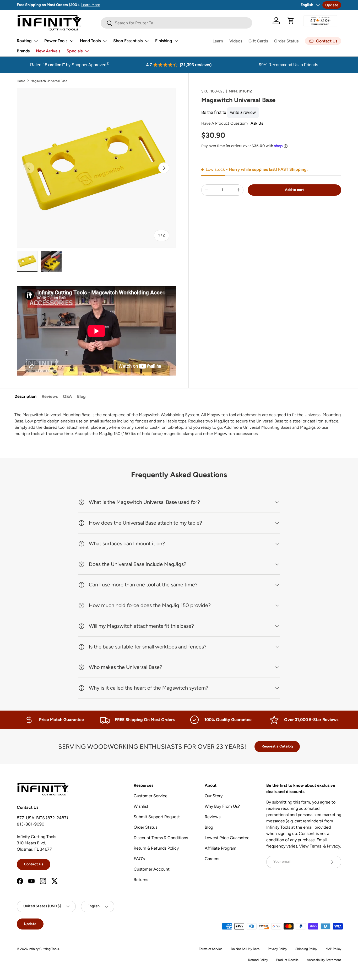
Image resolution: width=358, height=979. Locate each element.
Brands (23, 50)
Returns (141, 879)
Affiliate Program (220, 848)
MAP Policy (333, 949)
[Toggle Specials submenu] (87, 51)
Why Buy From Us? (222, 806)
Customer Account (152, 869)
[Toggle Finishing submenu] (176, 41)
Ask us (257, 123)
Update (331, 5)
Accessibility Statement (324, 960)
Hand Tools (90, 40)
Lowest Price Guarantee (227, 837)
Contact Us (33, 864)
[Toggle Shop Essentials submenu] (147, 41)
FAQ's (139, 858)
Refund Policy (258, 960)
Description (25, 396)
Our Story (214, 795)
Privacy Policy (277, 949)
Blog (81, 396)
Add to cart (294, 189)
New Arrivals (48, 50)
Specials (75, 50)
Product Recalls (287, 960)
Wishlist (141, 806)
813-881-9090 (30, 824)
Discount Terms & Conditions (161, 837)
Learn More (90, 4)
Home (21, 81)
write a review (243, 112)
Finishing (163, 40)
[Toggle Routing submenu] (36, 41)
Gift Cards (258, 40)
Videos (235, 40)
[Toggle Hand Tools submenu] (105, 41)
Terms (316, 846)
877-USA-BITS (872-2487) (42, 817)
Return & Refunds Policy (156, 848)
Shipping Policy (306, 949)
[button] (291, 20)
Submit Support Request (157, 816)
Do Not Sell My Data (245, 949)
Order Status (286, 40)
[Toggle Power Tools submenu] (71, 41)
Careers (212, 858)
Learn (218, 40)
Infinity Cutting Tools (44, 949)
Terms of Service (211, 949)
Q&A (67, 396)
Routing (24, 40)
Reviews (50, 396)
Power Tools (55, 40)
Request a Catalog (277, 746)
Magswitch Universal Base (48, 81)
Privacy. (334, 846)
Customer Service (150, 795)
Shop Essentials (128, 40)
